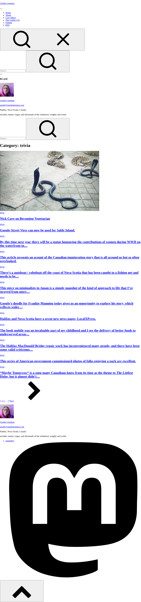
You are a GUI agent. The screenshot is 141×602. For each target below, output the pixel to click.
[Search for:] (13, 71)
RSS (8, 25)
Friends (9, 22)
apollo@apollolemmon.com (12, 105)
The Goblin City (13, 20)
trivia (2, 213)
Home (8, 13)
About (8, 15)
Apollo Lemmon (7, 3)
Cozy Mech (11, 17)
